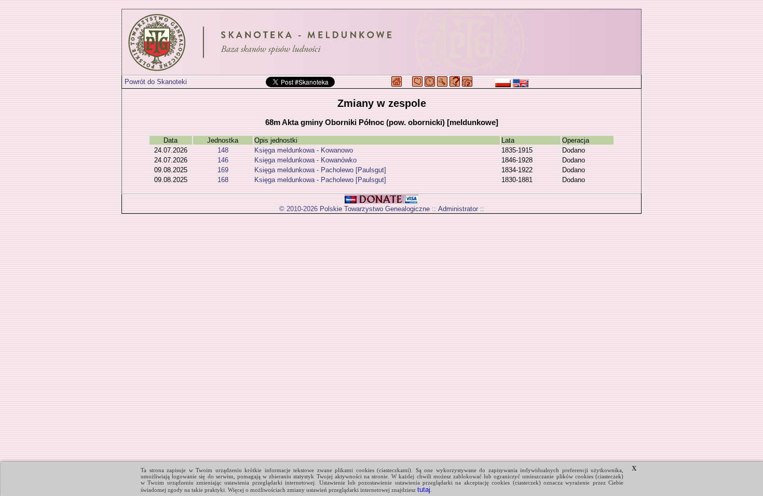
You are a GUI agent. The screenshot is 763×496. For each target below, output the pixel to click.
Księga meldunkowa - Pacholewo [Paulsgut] (320, 170)
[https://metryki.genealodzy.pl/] (381, 42)
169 (222, 170)
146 (222, 160)
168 (222, 180)
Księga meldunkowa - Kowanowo (303, 150)
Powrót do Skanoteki (156, 82)
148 (222, 150)
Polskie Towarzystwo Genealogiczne (375, 209)
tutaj (423, 489)
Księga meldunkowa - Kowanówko (305, 160)
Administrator (458, 209)
